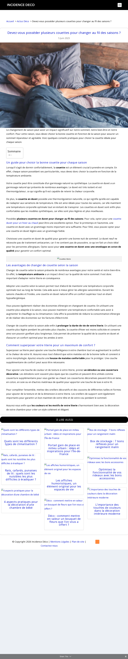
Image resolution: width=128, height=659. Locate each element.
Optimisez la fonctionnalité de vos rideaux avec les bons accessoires (107, 473)
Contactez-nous (49, 545)
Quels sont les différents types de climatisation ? (21, 442)
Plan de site (78, 541)
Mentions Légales (59, 541)
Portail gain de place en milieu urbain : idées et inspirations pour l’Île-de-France (64, 449)
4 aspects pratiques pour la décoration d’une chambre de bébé (21, 505)
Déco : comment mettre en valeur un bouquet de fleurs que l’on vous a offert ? (64, 520)
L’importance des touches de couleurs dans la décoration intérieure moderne (107, 509)
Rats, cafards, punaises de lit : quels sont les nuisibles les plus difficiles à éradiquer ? (21, 474)
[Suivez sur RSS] (97, 542)
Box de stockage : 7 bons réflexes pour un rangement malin (107, 444)
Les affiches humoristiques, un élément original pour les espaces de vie (64, 484)
